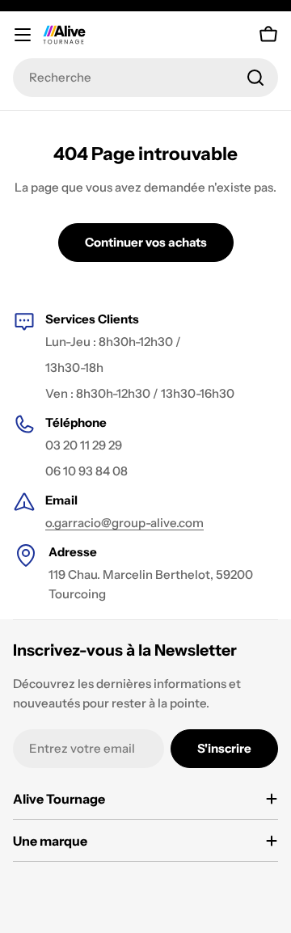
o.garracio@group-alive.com (124, 522)
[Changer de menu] (22, 34)
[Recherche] (255, 77)
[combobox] (145, 77)
